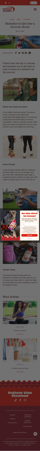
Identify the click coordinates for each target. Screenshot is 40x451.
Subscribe (29, 235)
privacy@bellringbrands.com (26, 231)
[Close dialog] (38, 212)
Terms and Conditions (32, 232)
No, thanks (29, 238)
